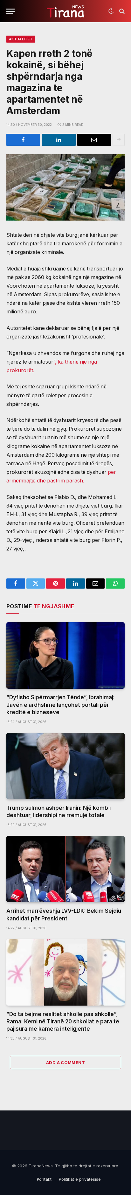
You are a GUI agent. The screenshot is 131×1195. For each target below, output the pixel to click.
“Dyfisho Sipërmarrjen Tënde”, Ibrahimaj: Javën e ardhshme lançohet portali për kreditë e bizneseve (60, 704)
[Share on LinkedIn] (58, 140)
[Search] (121, 11)
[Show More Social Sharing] (119, 140)
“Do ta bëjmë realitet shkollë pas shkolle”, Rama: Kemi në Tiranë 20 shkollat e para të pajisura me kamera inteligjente (62, 1021)
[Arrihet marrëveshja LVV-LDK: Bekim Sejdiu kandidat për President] (65, 869)
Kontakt (44, 1179)
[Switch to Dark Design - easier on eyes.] (111, 11)
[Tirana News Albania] (66, 11)
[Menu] (10, 11)
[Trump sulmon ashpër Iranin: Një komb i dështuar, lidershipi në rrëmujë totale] (65, 766)
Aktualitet (20, 39)
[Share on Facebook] (23, 140)
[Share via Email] (94, 140)
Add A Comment (65, 1062)
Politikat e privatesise (80, 1179)
